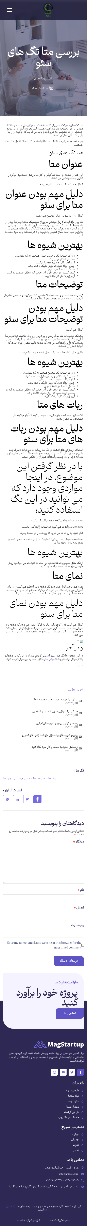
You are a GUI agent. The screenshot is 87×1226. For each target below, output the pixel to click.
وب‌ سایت (77, 925)
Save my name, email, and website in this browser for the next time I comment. (44, 945)
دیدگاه (78, 841)
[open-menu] (9, 10)
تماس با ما (70, 1013)
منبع (80, 665)
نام (81, 890)
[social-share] (37, 799)
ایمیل (79, 907)
